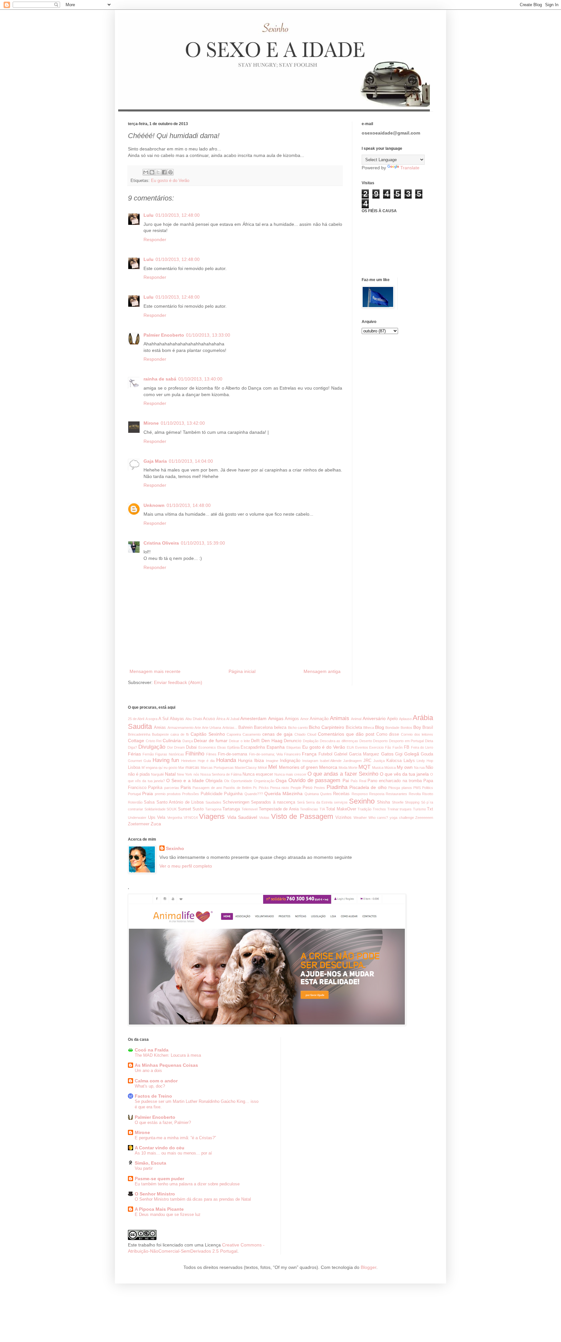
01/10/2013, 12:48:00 (178, 215)
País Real (358, 781)
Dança (187, 741)
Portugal (134, 794)
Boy (417, 727)
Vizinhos (343, 817)
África (220, 719)
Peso (307, 787)
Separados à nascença (273, 802)
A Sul (163, 718)
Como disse (387, 734)
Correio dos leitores (417, 734)
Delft (255, 741)
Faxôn (398, 747)
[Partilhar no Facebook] (164, 172)
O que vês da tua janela (404, 774)
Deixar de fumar (210, 740)
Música (390, 767)
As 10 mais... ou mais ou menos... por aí (173, 1153)
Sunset (184, 809)
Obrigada (214, 781)
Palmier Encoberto (163, 335)
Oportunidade (241, 781)
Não (429, 767)
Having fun (166, 760)
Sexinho (362, 801)
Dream (179, 747)
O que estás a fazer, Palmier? (163, 1122)
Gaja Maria (155, 461)
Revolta (415, 794)
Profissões (190, 794)
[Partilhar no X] (158, 172)
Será (301, 802)
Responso (360, 794)
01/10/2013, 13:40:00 (200, 378)
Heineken (188, 761)
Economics (207, 747)
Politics (427, 788)
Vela (161, 817)
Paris (186, 787)
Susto (198, 809)
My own (405, 767)
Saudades (213, 802)
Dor (170, 747)
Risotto (427, 794)
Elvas (221, 747)
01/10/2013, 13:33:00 (208, 335)
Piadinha (337, 787)
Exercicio (376, 747)
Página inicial (242, 671)
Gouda (427, 754)
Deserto (365, 741)
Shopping (412, 802)
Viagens (212, 816)
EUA (350, 747)
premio (160, 794)
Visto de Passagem (302, 816)
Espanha (276, 747)
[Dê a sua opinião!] (152, 172)
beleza (280, 727)
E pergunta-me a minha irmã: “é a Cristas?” (175, 1137)
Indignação (290, 760)
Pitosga (394, 788)
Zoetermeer (138, 824)
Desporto (380, 741)
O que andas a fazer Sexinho (342, 774)
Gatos (387, 753)
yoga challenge (402, 817)
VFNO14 (191, 817)
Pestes (319, 788)
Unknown (154, 505)
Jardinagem (352, 761)
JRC (367, 760)
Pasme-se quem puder (159, 1178)
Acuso (209, 718)
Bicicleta (354, 727)
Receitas (341, 794)
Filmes (211, 754)
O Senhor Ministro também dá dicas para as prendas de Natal (193, 1199)
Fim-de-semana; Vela (266, 754)
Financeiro (292, 754)
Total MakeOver (341, 809)
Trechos (379, 809)
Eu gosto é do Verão (170, 180)
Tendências (309, 809)
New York (184, 774)
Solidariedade (155, 809)
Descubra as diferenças (339, 741)
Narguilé (157, 774)
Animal (356, 719)
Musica (377, 767)
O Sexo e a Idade (185, 780)
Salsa (149, 802)
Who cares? (378, 817)
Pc (255, 788)
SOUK (172, 809)
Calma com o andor (156, 1080)
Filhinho (194, 754)
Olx (227, 781)
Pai (346, 780)
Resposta (376, 794)
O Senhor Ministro (155, 1193)
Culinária (172, 740)
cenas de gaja (277, 734)
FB (406, 747)
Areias (160, 727)
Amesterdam (253, 718)
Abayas (177, 718)
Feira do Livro (422, 747)
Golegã (411, 753)
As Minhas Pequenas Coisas (166, 1065)
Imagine (272, 761)
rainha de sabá (159, 378)
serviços (341, 802)
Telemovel (249, 809)
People (296, 788)
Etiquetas (293, 747)
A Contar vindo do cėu (159, 1147)
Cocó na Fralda (151, 1049)
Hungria (245, 760)
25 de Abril (136, 719)
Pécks (264, 788)
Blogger (368, 1267)
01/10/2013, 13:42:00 (183, 423)
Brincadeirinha (139, 734)
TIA (322, 809)
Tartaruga (231, 809)
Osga (281, 780)
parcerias (171, 788)
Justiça (379, 761)
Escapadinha (253, 747)
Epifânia (233, 747)
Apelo (392, 718)
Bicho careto (298, 727)
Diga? (132, 747)
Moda (343, 767)
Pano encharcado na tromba (395, 781)
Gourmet (135, 761)
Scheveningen (236, 802)
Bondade (392, 727)
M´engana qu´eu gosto (159, 767)
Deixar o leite (239, 741)
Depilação (310, 741)
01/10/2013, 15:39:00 (203, 543)
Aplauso (405, 719)
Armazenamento (180, 727)
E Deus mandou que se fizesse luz (168, 1214)
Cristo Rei (154, 741)
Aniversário (374, 718)
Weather (360, 817)
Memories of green (298, 767)
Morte (352, 767)
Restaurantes (396, 794)
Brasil (427, 727)
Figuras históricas (169, 754)
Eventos (361, 747)
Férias (134, 753)
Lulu (148, 215)
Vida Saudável (242, 817)
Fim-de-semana (232, 754)
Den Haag (271, 740)
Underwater (137, 817)
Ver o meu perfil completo (185, 866)
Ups (152, 817)
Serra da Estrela (319, 802)
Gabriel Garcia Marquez (356, 754)
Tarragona (213, 809)
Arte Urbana (211, 727)
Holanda (226, 760)
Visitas (264, 817)
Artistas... (229, 727)
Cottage (136, 740)
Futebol (325, 754)
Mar (181, 767)
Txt (430, 809)
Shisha (383, 802)
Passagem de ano (207, 788)
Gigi (399, 754)
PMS (417, 788)
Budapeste (160, 734)
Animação (319, 718)
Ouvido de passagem (314, 780)
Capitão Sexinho (208, 734)
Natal (170, 774)
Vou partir (144, 1168)
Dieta (429, 741)
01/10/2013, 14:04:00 (191, 461)
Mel (272, 767)
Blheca (368, 727)
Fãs (388, 747)
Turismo (419, 809)
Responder (154, 239)
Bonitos (406, 727)
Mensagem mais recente (155, 671)
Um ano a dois (148, 1070)
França (309, 753)
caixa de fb (179, 734)
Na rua (419, 767)
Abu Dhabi (193, 719)
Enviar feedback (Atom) (178, 682)
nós (196, 774)
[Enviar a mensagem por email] (146, 172)
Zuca (156, 823)
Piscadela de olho (368, 787)
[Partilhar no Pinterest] (170, 172)
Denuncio (292, 741)
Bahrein (245, 727)
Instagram (310, 761)
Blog (379, 727)
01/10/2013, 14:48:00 (189, 505)
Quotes (326, 794)
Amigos (292, 718)
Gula (147, 761)
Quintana (312, 794)
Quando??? (253, 794)
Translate (409, 167)
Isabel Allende (331, 761)
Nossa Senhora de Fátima (221, 774)
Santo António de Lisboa (180, 802)
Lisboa (134, 767)
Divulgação (151, 747)
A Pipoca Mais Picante (159, 1209)
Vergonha (174, 817)
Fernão (148, 754)
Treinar (393, 809)
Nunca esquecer (258, 774)
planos (407, 788)
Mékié (262, 767)
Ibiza (259, 760)
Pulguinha (233, 794)
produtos (174, 794)
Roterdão (135, 802)
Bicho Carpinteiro (326, 727)
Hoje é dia (206, 761)
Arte (197, 727)
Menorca (328, 767)
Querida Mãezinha (283, 793)
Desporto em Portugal (406, 741)
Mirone (151, 423)
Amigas (275, 718)
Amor (304, 719)
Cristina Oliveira (161, 543)
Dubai (191, 747)
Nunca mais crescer (290, 774)
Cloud (311, 734)
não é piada (139, 774)
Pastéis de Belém (237, 788)
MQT (364, 767)
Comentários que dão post (346, 734)
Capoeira (234, 734)
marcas (192, 767)
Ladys (409, 760)
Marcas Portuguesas (217, 767)
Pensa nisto (279, 788)
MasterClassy (246, 767)
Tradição (364, 809)
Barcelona (263, 727)
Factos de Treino (153, 1096)
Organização (264, 781)
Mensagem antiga (322, 671)
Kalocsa (394, 760)
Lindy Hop (425, 761)
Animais (339, 718)
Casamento (252, 734)
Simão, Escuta (150, 1163)
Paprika (155, 787)
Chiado (299, 734)
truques (406, 809)
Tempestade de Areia (279, 809)
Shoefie (398, 802)
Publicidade (211, 794)
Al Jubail (232, 719)
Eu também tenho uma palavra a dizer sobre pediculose (187, 1183)
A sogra (151, 719)
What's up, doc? (150, 1086)
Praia (147, 793)
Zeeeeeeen (424, 817)
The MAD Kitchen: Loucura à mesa (168, 1055)
